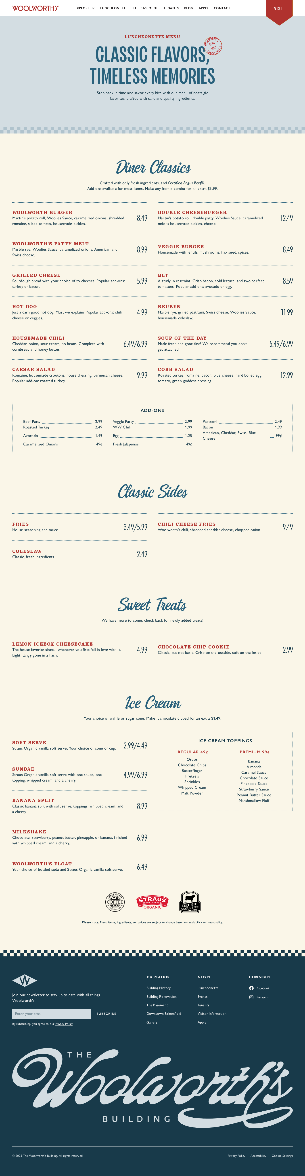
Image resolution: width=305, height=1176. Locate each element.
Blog (188, 8)
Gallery (151, 1022)
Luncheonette (113, 8)
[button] (85, 8)
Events (202, 996)
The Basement (157, 1005)
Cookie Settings (282, 1156)
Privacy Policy (64, 1024)
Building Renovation (161, 996)
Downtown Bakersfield (163, 1013)
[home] (35, 8)
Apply (204, 8)
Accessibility (258, 1156)
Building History (158, 988)
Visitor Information (212, 1013)
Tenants (171, 8)
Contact (222, 8)
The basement (145, 8)
